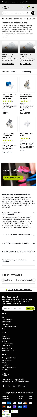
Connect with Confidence (13, 177)
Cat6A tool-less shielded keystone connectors (17, 35)
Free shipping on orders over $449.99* (15, 2)
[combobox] (16, 13)
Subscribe (30, 308)
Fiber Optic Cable (16, 224)
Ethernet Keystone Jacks (14, 19)
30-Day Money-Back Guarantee (20, 290)
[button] (27, 71)
